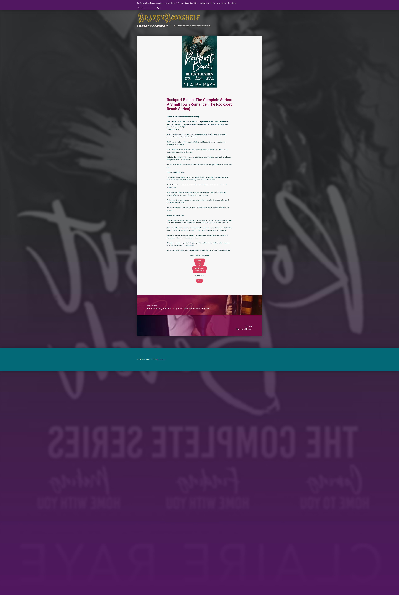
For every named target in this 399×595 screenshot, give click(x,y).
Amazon (199, 261)
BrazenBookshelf (152, 26)
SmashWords (199, 271)
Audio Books (221, 3)
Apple (199, 263)
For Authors (161, 359)
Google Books (199, 268)
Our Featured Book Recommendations (150, 3)
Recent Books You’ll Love (174, 3)
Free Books (232, 3)
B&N (199, 266)
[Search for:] (149, 8)
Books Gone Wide (191, 3)
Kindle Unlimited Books (207, 3)
